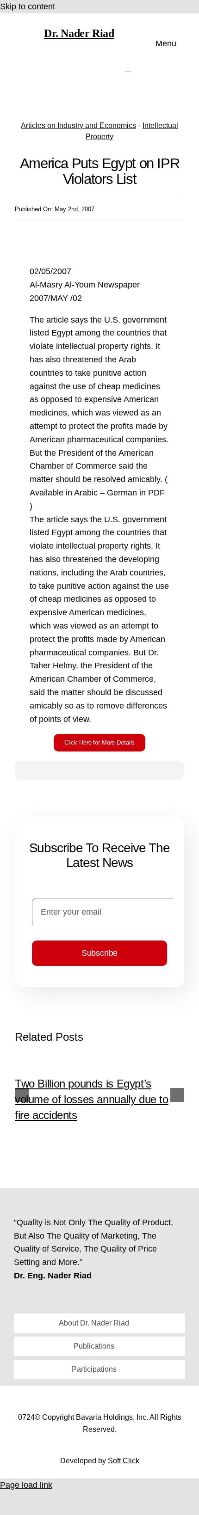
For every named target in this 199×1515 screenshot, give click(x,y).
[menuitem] (128, 69)
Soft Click (123, 1461)
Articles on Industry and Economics (78, 125)
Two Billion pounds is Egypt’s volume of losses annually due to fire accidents (91, 1099)
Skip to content (27, 6)
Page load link (26, 1485)
